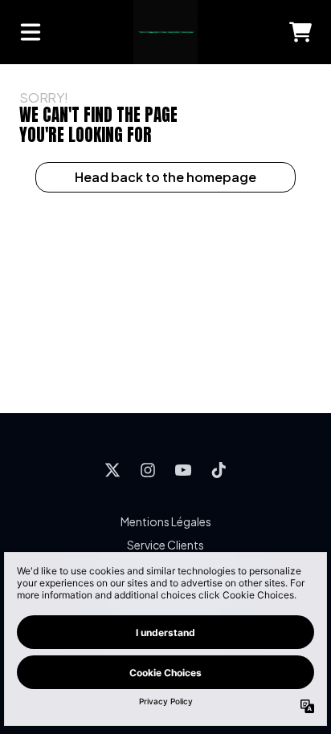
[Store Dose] (165, 32)
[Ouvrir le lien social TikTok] (218, 470)
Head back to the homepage (165, 176)
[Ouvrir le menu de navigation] (30, 32)
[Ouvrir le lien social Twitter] (112, 470)
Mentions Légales (166, 521)
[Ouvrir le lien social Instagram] (148, 470)
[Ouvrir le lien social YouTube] (183, 470)
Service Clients (165, 544)
